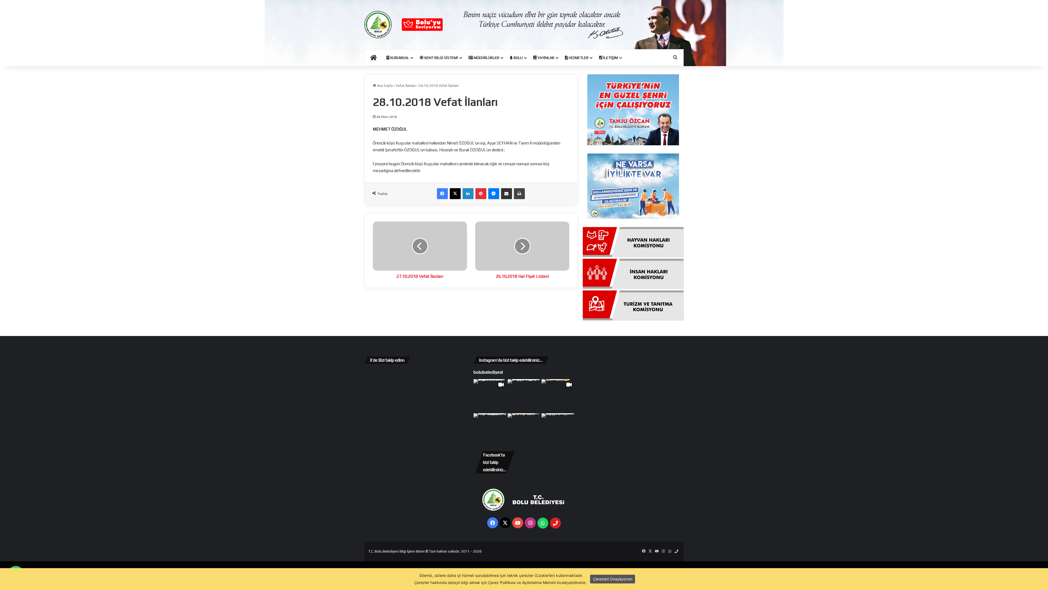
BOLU (518, 57)
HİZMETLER (578, 57)
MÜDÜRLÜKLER (486, 57)
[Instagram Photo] (524, 395)
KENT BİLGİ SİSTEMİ (441, 57)
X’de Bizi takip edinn (387, 360)
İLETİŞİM (610, 57)
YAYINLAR (545, 57)
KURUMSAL (399, 57)
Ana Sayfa (384, 86)
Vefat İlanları (406, 86)
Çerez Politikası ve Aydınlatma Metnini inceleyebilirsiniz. (537, 582)
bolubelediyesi (488, 372)
